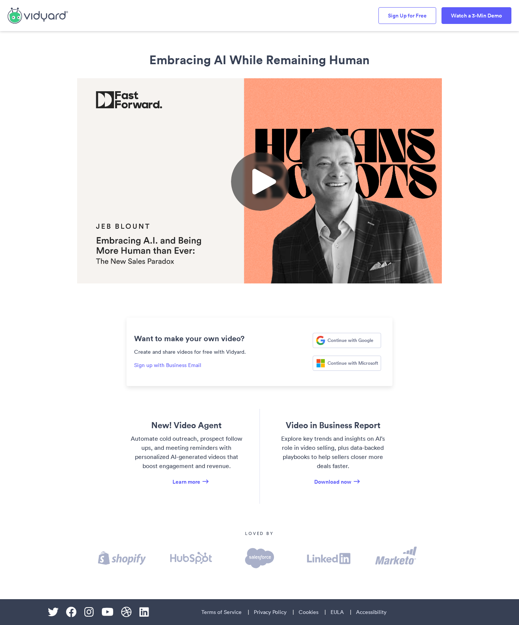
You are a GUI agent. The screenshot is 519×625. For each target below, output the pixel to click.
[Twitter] (53, 612)
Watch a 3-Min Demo (476, 15)
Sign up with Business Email (167, 365)
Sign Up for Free (407, 15)
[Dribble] (126, 612)
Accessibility (371, 612)
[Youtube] (107, 612)
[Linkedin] (144, 612)
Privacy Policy (270, 612)
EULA (337, 612)
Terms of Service (221, 612)
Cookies (308, 612)
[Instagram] (89, 612)
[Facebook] (71, 612)
